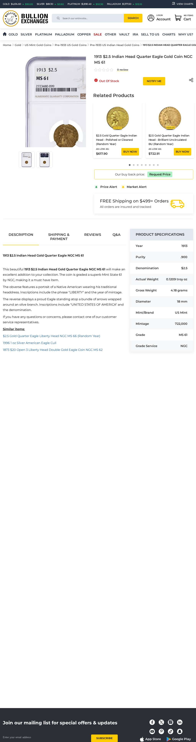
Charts (168, 34)
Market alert (137, 187)
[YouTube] (152, 731)
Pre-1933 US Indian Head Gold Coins (114, 45)
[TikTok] (170, 731)
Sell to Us (150, 34)
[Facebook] (152, 722)
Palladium (64, 34)
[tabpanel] (64, 303)
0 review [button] (122, 69)
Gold (13, 34)
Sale (98, 34)
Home (7, 45)
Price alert (108, 187)
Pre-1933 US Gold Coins (71, 45)
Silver (26, 34)
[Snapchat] (179, 731)
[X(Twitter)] (161, 722)
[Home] (5, 34)
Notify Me (154, 81)
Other (110, 34)
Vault (124, 34)
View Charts (185, 3)
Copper (84, 34)
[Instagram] (170, 722)
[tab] (21, 235)
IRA (135, 34)
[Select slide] (27, 160)
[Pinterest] (161, 731)
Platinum (43, 34)
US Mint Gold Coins (38, 45)
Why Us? (185, 34)
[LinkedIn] (179, 722)
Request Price (160, 174)
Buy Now (130, 151)
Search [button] (133, 18)
